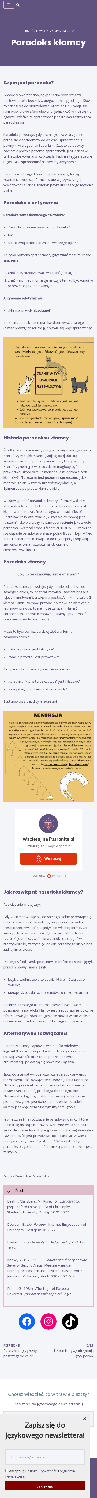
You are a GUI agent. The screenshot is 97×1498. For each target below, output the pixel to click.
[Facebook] (27, 1321)
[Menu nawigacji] (8, 5)
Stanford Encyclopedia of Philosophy (42, 1206)
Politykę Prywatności (41, 1470)
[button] (18, 5)
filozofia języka (34, 31)
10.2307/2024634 (60, 1276)
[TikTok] (70, 1321)
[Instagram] (48, 1321)
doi (43, 1276)
